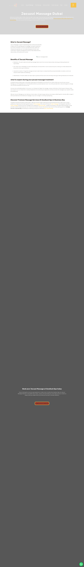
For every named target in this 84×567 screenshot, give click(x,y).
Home (22, 5)
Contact (65, 5)
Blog (61, 5)
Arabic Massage (54, 5)
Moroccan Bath (46, 5)
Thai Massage (38, 5)
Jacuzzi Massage (29, 5)
